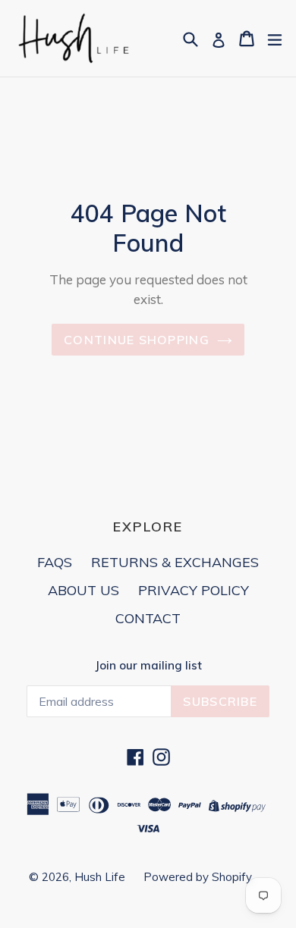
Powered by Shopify (197, 877)
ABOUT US (83, 590)
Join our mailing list (148, 665)
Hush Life (101, 877)
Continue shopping (136, 339)
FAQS (54, 562)
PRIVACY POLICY (193, 590)
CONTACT (148, 618)
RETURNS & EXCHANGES (175, 562)
